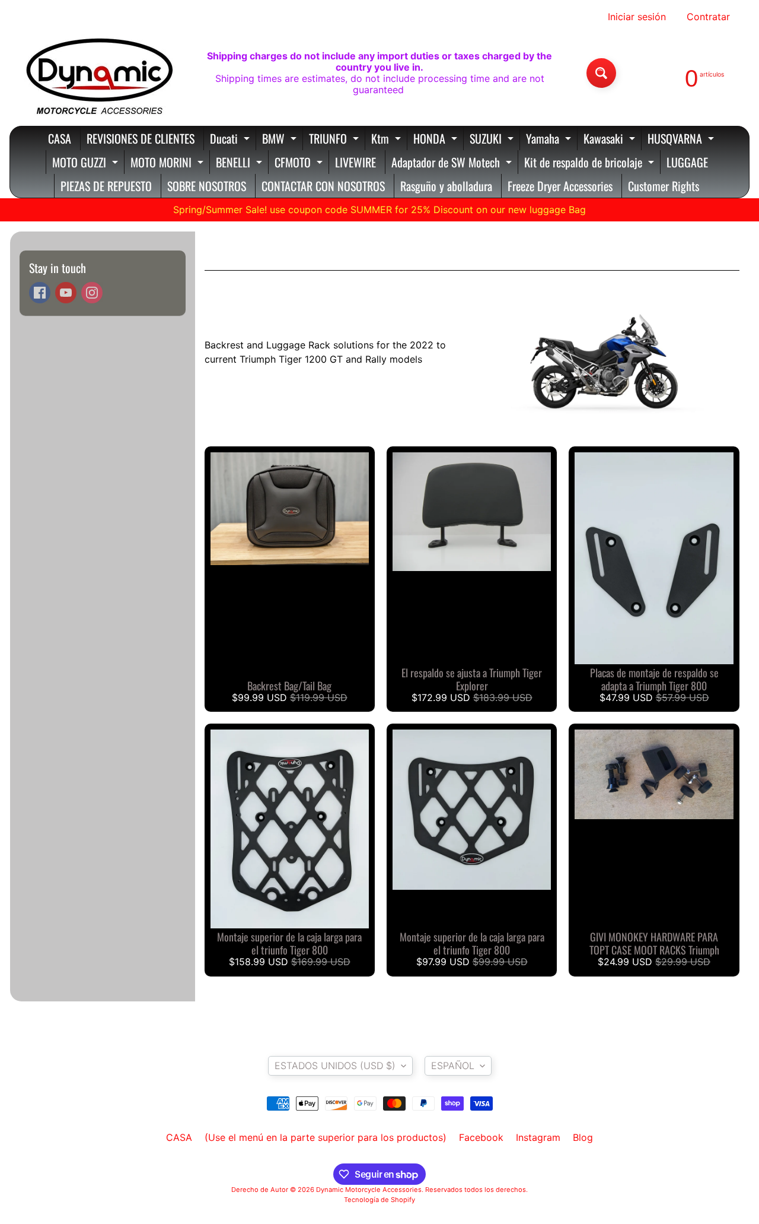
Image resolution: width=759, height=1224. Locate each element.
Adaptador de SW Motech (453, 163)
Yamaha (550, 139)
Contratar (708, 16)
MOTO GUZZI (86, 163)
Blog (583, 1137)
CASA (59, 138)
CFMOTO (300, 163)
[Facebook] (39, 292)
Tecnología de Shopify (379, 1200)
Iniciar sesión (637, 16)
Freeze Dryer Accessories (560, 186)
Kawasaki (610, 139)
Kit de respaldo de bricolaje (590, 163)
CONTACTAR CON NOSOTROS (323, 186)
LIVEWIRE (355, 162)
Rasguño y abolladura (446, 186)
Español (452, 1065)
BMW (280, 139)
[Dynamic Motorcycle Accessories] (98, 73)
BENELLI (240, 163)
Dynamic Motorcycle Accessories (369, 1189)
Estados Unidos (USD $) (335, 1065)
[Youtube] (65, 292)
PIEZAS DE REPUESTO (106, 186)
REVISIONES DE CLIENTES (140, 138)
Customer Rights (663, 186)
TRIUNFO (335, 139)
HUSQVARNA (682, 139)
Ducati (231, 139)
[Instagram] (92, 292)
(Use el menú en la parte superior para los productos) (326, 1137)
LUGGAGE (687, 162)
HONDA (436, 139)
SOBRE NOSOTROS (206, 186)
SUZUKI (493, 139)
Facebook (481, 1137)
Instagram (538, 1137)
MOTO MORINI (168, 163)
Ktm (387, 139)
